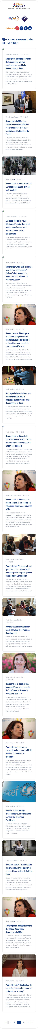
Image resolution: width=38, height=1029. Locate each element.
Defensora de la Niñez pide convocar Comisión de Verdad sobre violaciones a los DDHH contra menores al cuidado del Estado (17, 127)
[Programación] (21, 28)
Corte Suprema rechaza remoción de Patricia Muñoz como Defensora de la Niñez (19, 928)
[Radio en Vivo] (17, 28)
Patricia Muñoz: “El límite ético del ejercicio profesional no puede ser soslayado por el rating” (19, 988)
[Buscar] (26, 28)
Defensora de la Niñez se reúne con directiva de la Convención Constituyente (18, 629)
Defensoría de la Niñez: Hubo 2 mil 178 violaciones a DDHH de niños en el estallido (19, 186)
